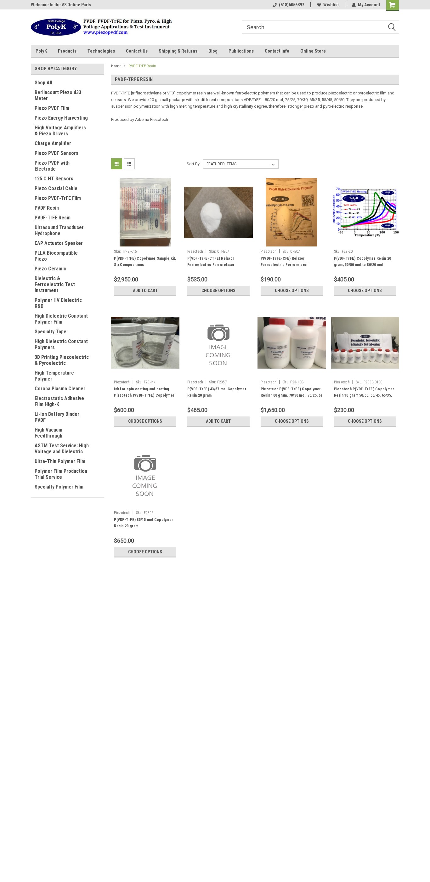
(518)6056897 (291, 4)
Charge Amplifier (53, 143)
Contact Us (137, 51)
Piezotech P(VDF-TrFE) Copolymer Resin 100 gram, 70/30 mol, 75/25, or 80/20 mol (292, 395)
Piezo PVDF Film (52, 108)
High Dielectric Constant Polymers (61, 344)
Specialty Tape (50, 332)
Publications (241, 51)
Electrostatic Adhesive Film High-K (59, 401)
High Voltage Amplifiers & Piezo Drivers (60, 131)
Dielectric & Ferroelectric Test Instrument (55, 284)
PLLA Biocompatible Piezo (56, 256)
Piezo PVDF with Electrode (52, 166)
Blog (213, 51)
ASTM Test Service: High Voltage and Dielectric (62, 449)
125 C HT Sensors (54, 179)
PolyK (41, 51)
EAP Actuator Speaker (59, 243)
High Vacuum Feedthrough (48, 433)
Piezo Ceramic (50, 269)
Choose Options (218, 290)
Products (67, 51)
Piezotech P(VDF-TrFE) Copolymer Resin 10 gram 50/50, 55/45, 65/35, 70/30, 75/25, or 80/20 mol (364, 395)
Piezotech (195, 251)
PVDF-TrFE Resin (53, 218)
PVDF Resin (47, 208)
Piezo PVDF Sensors (56, 153)
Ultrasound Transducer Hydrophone (59, 230)
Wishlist (331, 4)
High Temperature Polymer (54, 376)
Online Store (313, 51)
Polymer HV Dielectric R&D (58, 303)
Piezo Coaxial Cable (56, 188)
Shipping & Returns (178, 51)
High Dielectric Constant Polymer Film (61, 319)
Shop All (43, 83)
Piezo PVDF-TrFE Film (58, 198)
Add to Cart (145, 290)
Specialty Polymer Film (59, 487)
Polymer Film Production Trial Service (61, 474)
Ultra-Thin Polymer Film (60, 461)
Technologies (101, 51)
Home (116, 66)
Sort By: (194, 163)
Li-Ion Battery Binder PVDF (57, 417)
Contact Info (277, 51)
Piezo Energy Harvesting (61, 118)
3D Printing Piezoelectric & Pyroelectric (62, 360)
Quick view (145, 241)
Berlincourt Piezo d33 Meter (58, 95)
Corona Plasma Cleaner (60, 389)
